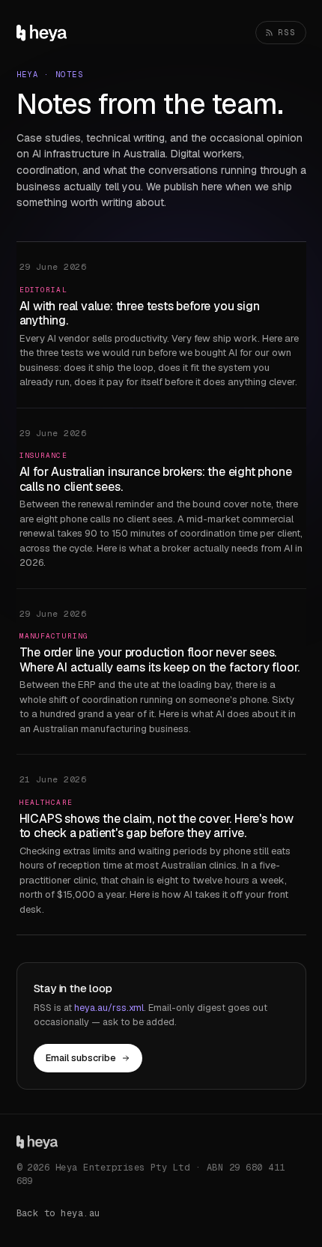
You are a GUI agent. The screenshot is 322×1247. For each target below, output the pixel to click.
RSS (287, 32)
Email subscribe (81, 1057)
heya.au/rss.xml (109, 1007)
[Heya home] (41, 33)
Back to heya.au (58, 1213)
